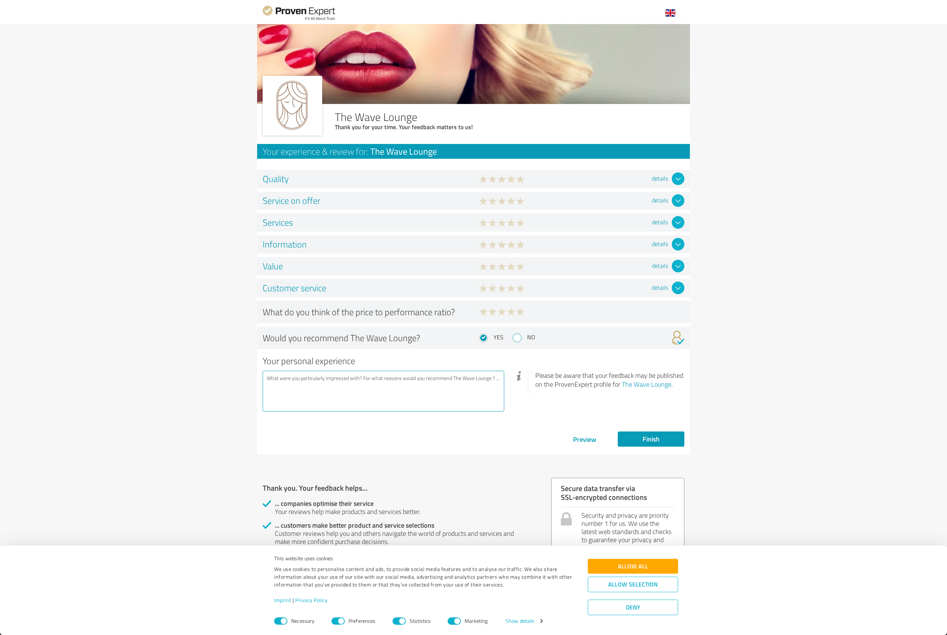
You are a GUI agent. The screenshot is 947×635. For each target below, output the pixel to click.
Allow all (633, 566)
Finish (651, 439)
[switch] (338, 621)
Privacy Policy (311, 600)
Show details (520, 621)
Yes (498, 337)
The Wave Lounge (646, 384)
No (531, 337)
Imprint (282, 600)
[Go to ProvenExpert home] (299, 19)
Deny (633, 607)
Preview (584, 439)
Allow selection (633, 584)
